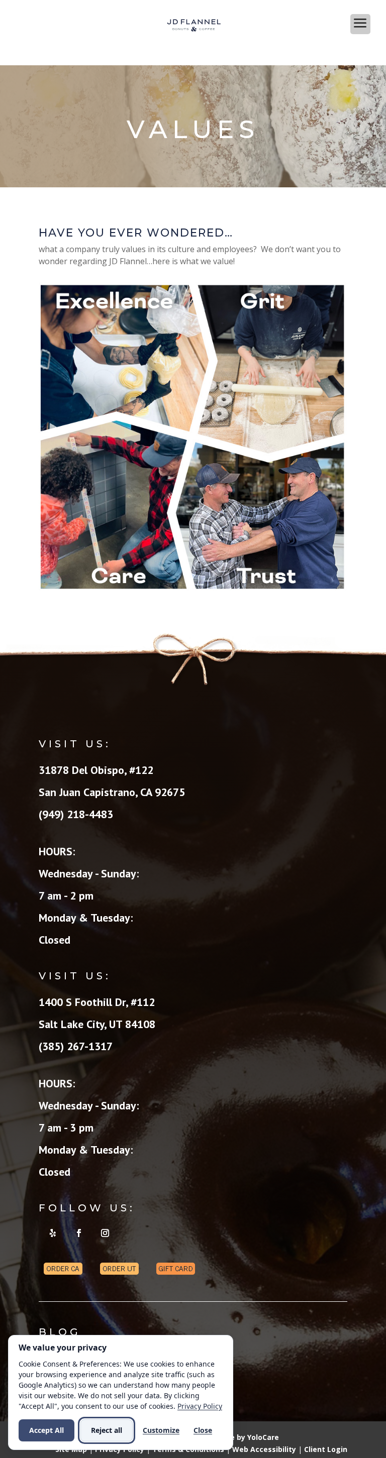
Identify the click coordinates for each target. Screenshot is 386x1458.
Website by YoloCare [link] (242, 1437)
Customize (161, 1430)
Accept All (46, 1430)
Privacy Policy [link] (199, 1406)
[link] (194, 24)
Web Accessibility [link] (264, 1449)
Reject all (106, 1430)
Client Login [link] (325, 1449)
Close (203, 1430)
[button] (192, 52)
